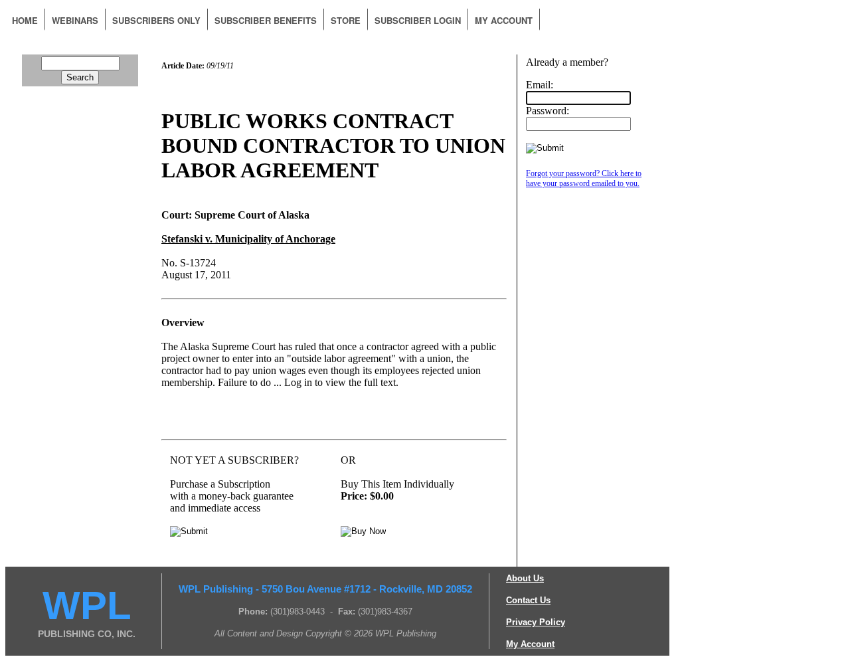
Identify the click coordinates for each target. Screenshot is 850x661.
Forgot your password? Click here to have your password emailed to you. (583, 178)
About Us (525, 578)
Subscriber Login (418, 20)
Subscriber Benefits (265, 20)
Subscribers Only (156, 20)
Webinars (75, 20)
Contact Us (528, 600)
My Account (504, 20)
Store (346, 20)
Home (25, 20)
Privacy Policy (535, 622)
